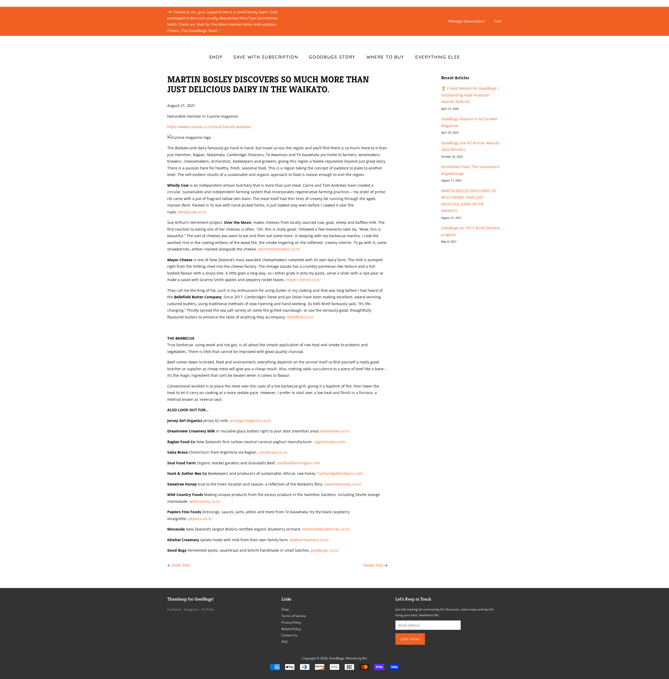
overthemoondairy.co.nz (279, 249)
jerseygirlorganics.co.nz (250, 420)
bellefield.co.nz (300, 317)
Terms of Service (293, 616)
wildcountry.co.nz (204, 501)
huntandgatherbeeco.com (340, 473)
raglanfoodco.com (329, 441)
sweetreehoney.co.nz (342, 484)
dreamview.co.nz (334, 431)
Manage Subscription (466, 21)
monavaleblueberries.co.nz (326, 529)
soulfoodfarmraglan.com (298, 462)
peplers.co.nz (200, 518)
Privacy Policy (291, 622)
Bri (364, 658)
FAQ (284, 642)
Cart (498, 21)
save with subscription (265, 57)
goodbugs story (332, 57)
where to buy (385, 57)
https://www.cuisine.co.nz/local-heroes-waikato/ (209, 126)
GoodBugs (336, 658)
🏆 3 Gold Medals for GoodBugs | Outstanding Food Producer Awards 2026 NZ (470, 95)
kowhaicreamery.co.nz (309, 539)
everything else (437, 57)
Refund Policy (291, 629)
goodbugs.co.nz (324, 550)
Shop (285, 609)
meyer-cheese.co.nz (303, 279)
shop (216, 57)
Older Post (181, 565)
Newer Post (373, 565)
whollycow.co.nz (192, 211)
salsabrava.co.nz (272, 452)
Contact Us (289, 635)
